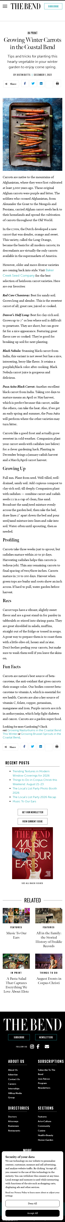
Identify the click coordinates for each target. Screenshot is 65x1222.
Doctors (12, 1116)
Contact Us (14, 1079)
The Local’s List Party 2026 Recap (34, 797)
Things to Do (49, 972)
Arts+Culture (44, 1121)
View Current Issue (32, 821)
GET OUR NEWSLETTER (32, 812)
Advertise (13, 1074)
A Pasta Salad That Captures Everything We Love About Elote (16, 985)
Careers (12, 1084)
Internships (13, 1088)
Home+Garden (45, 1140)
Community (44, 1126)
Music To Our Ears (24, 801)
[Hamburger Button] (5, 6)
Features (16, 927)
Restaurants (14, 1130)
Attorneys (13, 1121)
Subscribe (53, 6)
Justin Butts (23, 74)
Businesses (13, 1126)
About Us (13, 1070)
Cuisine (41, 1130)
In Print (33, 33)
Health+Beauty (45, 1135)
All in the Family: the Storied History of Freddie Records (49, 939)
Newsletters (46, 1037)
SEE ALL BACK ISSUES (32, 883)
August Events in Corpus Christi (48, 981)
